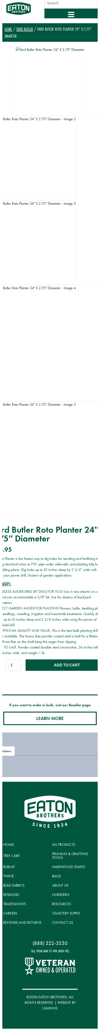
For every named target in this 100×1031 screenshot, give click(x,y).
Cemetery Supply (66, 913)
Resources (61, 903)
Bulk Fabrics (13, 885)
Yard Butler (24, 29)
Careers (10, 913)
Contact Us (62, 922)
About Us (60, 885)
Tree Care (11, 855)
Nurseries (60, 894)
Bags (56, 876)
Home (8, 29)
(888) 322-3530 (50, 943)
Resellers (11, 894)
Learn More (50, 718)
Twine (8, 876)
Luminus (50, 1008)
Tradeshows (14, 903)
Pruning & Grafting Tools (70, 855)
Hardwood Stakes (68, 866)
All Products (63, 844)
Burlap (9, 866)
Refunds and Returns (22, 922)
